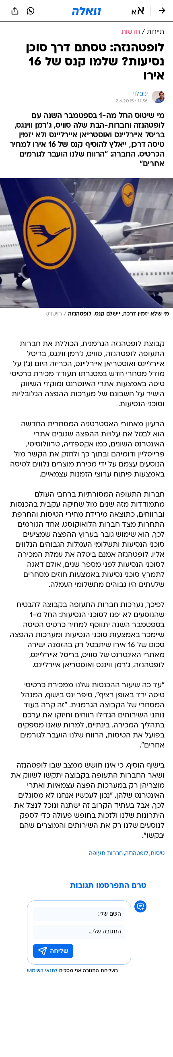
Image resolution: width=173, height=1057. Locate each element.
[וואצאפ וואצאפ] (31, 11)
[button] (138, 10)
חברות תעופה (106, 853)
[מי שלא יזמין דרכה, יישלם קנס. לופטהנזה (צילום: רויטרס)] (86, 249)
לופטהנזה (136, 853)
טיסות (157, 853)
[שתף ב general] (14, 10)
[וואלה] (86, 11)
